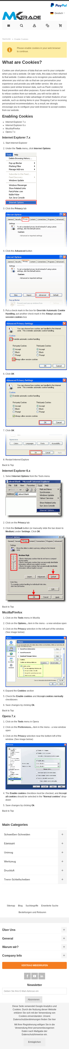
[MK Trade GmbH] (21, 16)
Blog (20, 905)
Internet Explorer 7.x (16, 122)
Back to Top (8, 465)
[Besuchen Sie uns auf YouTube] (34, 976)
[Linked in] (41, 976)
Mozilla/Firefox (13, 128)
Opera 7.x (10, 132)
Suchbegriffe (32, 905)
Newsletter (34, 985)
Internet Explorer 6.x (16, 125)
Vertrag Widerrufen (34, 965)
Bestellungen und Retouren (32, 912)
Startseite (6, 39)
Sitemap (11, 905)
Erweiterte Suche (49, 905)
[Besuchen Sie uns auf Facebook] (27, 976)
